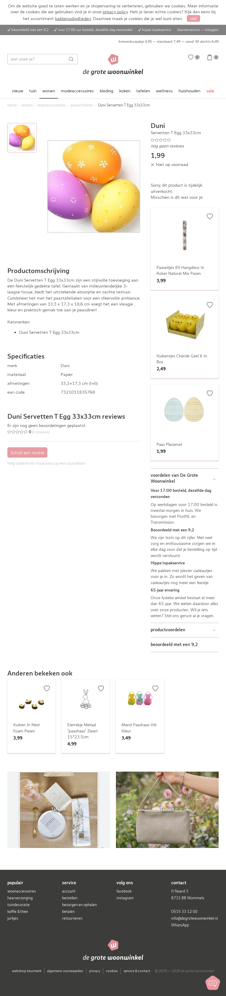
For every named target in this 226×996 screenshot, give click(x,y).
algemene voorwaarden (65, 971)
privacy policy (115, 11)
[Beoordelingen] (185, 140)
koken (124, 90)
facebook (124, 891)
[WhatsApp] (212, 982)
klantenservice (188, 30)
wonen (48, 90)
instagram (125, 898)
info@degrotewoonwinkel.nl (194, 918)
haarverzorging (20, 898)
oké (193, 18)
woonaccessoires (21, 891)
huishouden (189, 90)
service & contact (137, 971)
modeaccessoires (77, 90)
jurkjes (12, 918)
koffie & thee (17, 911)
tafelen (143, 90)
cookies (112, 971)
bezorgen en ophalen (79, 905)
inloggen (212, 30)
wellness (164, 90)
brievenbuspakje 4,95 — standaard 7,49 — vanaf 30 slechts (169, 42)
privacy (94, 971)
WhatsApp (180, 925)
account (68, 891)
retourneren (72, 918)
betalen (68, 911)
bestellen (69, 898)
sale (210, 90)
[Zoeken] (72, 59)
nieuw (17, 90)
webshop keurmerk (26, 971)
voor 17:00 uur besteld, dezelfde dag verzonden (95, 30)
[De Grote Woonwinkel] (113, 64)
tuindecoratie (18, 905)
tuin (32, 90)
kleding (106, 90)
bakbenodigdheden (73, 18)
